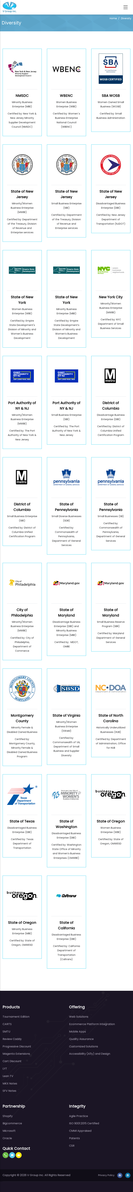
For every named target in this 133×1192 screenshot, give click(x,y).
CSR (71, 1146)
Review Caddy (12, 1039)
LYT (5, 1069)
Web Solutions (78, 1017)
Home (113, 18)
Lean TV (8, 1076)
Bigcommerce (12, 1123)
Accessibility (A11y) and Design (89, 1054)
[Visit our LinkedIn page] (127, 1175)
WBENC (66, 95)
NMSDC (22, 95)
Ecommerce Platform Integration (92, 1024)
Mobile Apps (77, 1032)
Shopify (8, 1116)
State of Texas (22, 821)
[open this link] (22, 71)
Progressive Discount (17, 1046)
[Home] (9, 7)
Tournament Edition (16, 1017)
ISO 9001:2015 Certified (84, 1123)
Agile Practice (78, 1116)
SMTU (6, 1032)
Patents (74, 1138)
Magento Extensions (16, 1054)
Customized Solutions (83, 1046)
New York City (111, 297)
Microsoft (9, 1131)
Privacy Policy (106, 1175)
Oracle (7, 1138)
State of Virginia (66, 715)
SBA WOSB (111, 95)
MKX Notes (10, 1083)
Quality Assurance (81, 1039)
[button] (5, 1155)
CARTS (7, 1024)
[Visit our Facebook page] (119, 1175)
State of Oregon (111, 821)
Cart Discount (12, 1061)
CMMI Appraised (80, 1131)
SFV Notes (9, 1091)
